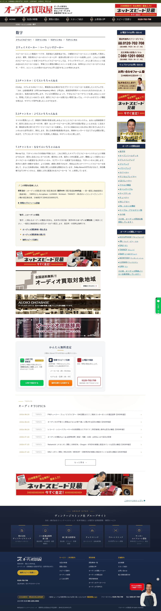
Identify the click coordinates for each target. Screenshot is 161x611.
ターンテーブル (126, 189)
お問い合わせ (122, 571)
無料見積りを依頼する (60, 383)
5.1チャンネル (56, 40)
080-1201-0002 (33, 601)
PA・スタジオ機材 (127, 206)
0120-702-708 (88, 381)
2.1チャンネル (41, 40)
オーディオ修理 (64, 575)
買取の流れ (63, 566)
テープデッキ (125, 193)
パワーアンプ (125, 168)
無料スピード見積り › (28, 572)
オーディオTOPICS (95, 587)
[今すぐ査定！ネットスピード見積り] (60, 258)
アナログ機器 (125, 185)
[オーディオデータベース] (60, 304)
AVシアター (125, 202)
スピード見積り (64, 571)
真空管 (122, 151)
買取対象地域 (93, 579)
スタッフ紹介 (122, 566)
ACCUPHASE (132, 237)
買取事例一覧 (93, 562)
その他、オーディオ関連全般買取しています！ (130, 220)
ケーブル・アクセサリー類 (131, 210)
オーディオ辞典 (26, 24)
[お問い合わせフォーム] (131, 72)
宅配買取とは (92, 597)
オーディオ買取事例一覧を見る (35, 229)
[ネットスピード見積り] (131, 104)
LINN (124, 266)
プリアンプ (124, 164)
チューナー (124, 198)
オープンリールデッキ (129, 156)
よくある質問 (64, 579)
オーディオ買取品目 (96, 575)
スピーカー (124, 172)
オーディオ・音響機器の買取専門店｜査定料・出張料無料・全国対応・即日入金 (25, 1)
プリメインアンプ (127, 160)
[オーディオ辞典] (60, 328)
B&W (128, 254)
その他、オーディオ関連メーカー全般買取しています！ (130, 272)
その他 (122, 214)
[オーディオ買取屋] (38, 13)
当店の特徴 (63, 562)
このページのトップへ (133, 501)
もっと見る (80, 462)
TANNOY (127, 250)
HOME (18, 24)
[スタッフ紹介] (131, 130)
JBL (129, 241)
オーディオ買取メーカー (97, 571)
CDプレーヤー (126, 181)
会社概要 (121, 562)
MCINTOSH (131, 258)
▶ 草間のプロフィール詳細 (29, 203)
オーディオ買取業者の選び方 (34, 234)
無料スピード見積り (30, 240)
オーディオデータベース (97, 583)
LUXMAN (129, 262)
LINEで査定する (31, 383)
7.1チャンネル (71, 40)
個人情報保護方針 (124, 575)
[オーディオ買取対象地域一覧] (60, 280)
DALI (124, 245)
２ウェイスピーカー (24, 40)
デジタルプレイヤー (128, 177)
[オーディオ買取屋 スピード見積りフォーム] (136, 15)
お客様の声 (92, 566)
